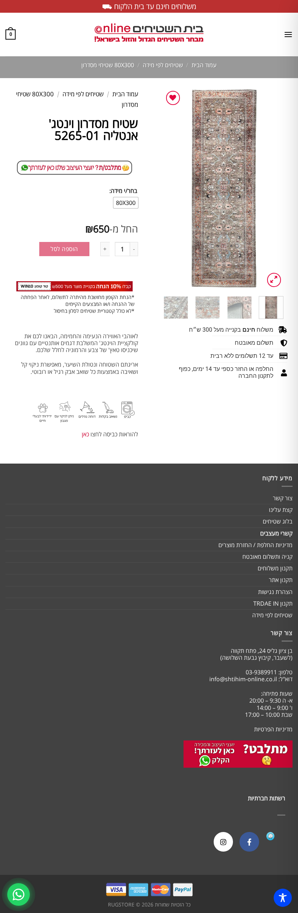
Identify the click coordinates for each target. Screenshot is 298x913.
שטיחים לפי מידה (163, 65)
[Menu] (288, 34)
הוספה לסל (64, 249)
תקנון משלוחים (275, 568)
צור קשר (283, 498)
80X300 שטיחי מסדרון (107, 65)
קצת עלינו (281, 510)
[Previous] (271, 189)
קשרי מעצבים (276, 533)
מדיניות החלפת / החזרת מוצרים (255, 545)
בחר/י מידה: (123, 191)
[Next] (169, 189)
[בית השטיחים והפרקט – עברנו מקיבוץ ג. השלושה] (149, 34)
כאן (85, 434)
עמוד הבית (204, 65)
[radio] (125, 202)
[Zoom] (274, 280)
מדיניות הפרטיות (273, 729)
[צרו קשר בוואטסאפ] (18, 894)
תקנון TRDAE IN (273, 603)
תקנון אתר (281, 580)
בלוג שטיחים (278, 521)
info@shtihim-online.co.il (243, 679)
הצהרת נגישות (275, 592)
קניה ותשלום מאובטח (267, 557)
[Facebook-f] (249, 841)
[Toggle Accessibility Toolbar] (283, 898)
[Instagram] (223, 841)
